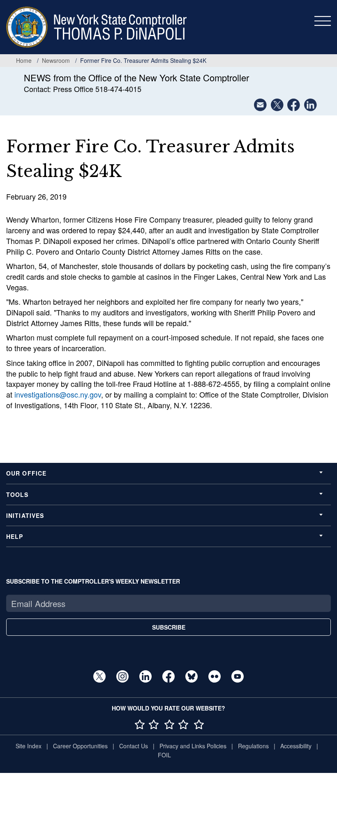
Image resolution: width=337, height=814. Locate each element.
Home (24, 60)
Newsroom (56, 60)
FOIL (164, 755)
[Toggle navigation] (322, 21)
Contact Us (133, 746)
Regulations (253, 746)
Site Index (29, 746)
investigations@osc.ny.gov (57, 394)
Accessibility (296, 746)
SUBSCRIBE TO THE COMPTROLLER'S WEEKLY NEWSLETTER (93, 581)
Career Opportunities (80, 746)
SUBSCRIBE (168, 627)
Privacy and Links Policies (192, 746)
